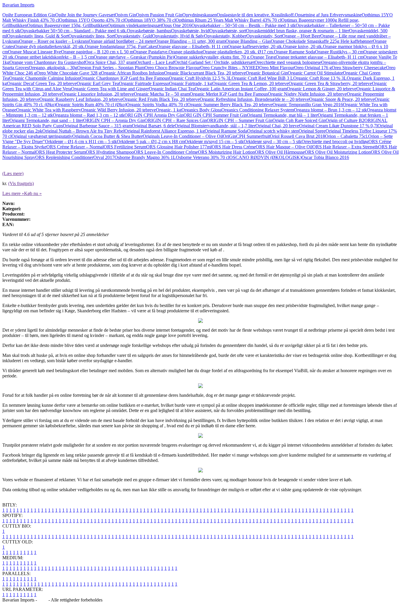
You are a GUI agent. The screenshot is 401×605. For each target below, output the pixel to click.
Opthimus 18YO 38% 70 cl (150, 20)
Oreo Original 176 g (313, 67)
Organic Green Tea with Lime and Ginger (110, 88)
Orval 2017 (103, 157)
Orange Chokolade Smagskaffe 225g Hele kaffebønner (322, 41)
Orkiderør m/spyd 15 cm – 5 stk (214, 141)
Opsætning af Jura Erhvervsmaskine (328, 14)
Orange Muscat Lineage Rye (34, 51)
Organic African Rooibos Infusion (132, 72)
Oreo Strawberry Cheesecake (359, 67)
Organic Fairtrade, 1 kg (190, 83)
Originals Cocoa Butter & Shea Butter (107, 136)
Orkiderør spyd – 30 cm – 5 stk (272, 141)
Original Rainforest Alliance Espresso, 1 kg (164, 130)
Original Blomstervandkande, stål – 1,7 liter (215, 125)
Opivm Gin (125, 14)
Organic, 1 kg (168, 109)
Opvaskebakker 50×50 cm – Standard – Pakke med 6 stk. (73, 30)
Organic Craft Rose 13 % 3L (320, 78)
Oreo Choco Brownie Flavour (172, 67)
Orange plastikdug (186, 51)
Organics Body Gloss (201, 109)
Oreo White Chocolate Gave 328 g (68, 72)
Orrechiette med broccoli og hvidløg (334, 141)
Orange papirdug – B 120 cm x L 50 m (97, 51)
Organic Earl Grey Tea (98, 83)
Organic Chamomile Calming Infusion (44, 78)
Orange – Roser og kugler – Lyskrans (54, 41)
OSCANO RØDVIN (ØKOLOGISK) (265, 157)
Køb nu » (33, 193)
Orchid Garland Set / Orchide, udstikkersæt (214, 62)
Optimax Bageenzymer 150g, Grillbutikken (67, 25)
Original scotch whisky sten (273, 130)
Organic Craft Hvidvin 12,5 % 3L (200, 78)
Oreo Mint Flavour (276, 67)
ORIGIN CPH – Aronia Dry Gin (113, 120)
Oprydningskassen (199, 14)
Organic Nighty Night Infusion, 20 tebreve (307, 93)
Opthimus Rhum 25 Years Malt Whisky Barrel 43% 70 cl (228, 20)
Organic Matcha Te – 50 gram (162, 93)
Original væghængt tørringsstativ (41, 136)
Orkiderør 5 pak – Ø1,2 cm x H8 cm (151, 141)
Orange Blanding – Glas (248, 41)
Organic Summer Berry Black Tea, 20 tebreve (229, 104)
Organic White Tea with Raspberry (48, 109)
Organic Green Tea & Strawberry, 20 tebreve (330, 83)
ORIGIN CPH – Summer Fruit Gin (239, 120)
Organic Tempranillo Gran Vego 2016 (307, 104)
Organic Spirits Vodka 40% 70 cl (156, 104)
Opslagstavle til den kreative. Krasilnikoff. (256, 14)
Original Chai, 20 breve (277, 125)
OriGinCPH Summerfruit (246, 136)
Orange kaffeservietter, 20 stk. (255, 46)
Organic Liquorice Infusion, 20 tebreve (98, 93)
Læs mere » (13, 193)
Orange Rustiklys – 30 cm (339, 51)
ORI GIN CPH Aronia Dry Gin (153, 115)
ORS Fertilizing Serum (125, 146)
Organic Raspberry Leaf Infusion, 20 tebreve (80, 99)
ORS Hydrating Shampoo (110, 152)
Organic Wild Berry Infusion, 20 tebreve (118, 109)
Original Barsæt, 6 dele (153, 125)
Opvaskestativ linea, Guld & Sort (37, 35)
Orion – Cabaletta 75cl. (346, 136)
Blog (42, 599)
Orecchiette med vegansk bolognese (288, 62)
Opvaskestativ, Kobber (225, 35)
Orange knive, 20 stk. (303, 46)
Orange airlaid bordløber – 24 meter (122, 41)
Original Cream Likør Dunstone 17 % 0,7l (338, 125)
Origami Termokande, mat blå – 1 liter (282, 115)
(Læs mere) (12, 173)
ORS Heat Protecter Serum (61, 152)
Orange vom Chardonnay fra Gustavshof (47, 62)
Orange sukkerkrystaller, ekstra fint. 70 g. (212, 57)
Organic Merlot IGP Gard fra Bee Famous (229, 93)
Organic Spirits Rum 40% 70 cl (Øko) (91, 104)
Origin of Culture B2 (345, 120)
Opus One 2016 (176, 25)
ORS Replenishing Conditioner (64, 157)
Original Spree (312, 130)
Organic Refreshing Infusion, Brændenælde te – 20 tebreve (254, 99)
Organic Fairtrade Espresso (144, 83)
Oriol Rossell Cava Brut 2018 (297, 136)
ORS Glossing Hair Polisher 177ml (179, 146)
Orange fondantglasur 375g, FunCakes (121, 46)
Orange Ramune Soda (294, 51)
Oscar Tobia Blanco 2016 (325, 157)
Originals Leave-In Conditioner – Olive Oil (183, 136)
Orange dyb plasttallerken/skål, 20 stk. (49, 46)
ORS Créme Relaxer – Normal (75, 146)
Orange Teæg (263, 57)
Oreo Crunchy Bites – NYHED (229, 67)
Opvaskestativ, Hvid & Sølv (178, 35)
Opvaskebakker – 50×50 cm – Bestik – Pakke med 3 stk (243, 25)
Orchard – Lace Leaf (155, 62)
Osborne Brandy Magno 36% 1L (145, 157)
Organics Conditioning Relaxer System (257, 109)
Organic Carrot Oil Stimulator (315, 72)
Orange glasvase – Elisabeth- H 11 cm (192, 46)
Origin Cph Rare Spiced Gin (299, 120)
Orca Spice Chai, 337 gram (110, 62)
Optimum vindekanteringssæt (134, 25)
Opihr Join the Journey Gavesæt (85, 14)
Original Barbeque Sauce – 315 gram (97, 125)
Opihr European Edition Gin (28, 14)
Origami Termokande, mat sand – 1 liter (46, 120)
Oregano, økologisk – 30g (53, 67)
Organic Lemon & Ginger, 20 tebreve (321, 88)
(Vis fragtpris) (21, 183)
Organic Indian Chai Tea (172, 88)
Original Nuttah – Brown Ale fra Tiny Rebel (83, 130)
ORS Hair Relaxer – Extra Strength (345, 146)
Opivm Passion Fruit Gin (159, 14)
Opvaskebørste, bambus (149, 30)
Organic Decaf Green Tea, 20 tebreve (42, 83)
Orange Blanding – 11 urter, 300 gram (190, 41)
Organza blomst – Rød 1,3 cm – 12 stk (88, 115)
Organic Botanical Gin (267, 72)
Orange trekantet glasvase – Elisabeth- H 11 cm (319, 57)
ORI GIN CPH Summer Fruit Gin (215, 115)
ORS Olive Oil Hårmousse (280, 152)
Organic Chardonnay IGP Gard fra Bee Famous (124, 78)
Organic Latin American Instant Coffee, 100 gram (241, 88)
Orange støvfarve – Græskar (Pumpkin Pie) (134, 57)
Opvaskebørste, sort (227, 30)
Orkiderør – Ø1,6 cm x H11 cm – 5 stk (81, 141)
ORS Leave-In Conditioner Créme (166, 152)
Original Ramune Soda (226, 130)
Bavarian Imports (18, 4)
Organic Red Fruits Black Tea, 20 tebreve (161, 99)
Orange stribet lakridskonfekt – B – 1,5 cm (54, 57)
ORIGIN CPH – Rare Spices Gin (175, 120)
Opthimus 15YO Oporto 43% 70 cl (91, 20)
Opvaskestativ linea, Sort (91, 35)
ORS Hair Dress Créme (234, 146)
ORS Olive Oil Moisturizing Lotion (338, 152)
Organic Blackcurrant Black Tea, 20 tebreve (205, 72)
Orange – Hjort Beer (301, 35)
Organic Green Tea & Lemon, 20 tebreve (250, 83)
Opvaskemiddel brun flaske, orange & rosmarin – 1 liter (297, 30)
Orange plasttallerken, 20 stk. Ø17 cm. (238, 51)
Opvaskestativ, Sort (264, 35)
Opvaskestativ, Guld (133, 35)
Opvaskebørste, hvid (190, 30)
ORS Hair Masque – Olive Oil (284, 146)
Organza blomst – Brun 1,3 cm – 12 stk (330, 109)
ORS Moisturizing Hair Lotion (226, 152)
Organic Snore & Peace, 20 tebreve (342, 99)
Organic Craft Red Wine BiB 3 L (262, 78)
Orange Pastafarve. (151, 51)
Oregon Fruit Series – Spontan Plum (110, 67)
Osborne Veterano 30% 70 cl (202, 157)
